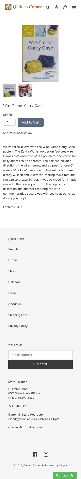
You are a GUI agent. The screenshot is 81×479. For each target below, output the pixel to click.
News (12, 293)
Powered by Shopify (56, 465)
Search (13, 249)
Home (12, 260)
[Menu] (74, 7)
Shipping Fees (18, 315)
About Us (15, 304)
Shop (12, 271)
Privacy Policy (18, 326)
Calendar (14, 282)
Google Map (16, 427)
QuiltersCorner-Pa (33, 465)
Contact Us (65, 475)
